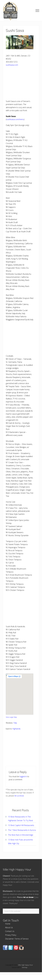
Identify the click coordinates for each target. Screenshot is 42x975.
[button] (37, 10)
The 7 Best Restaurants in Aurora (22, 830)
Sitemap (24, 967)
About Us (9, 927)
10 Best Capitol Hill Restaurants (21, 825)
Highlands (16, 728)
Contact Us (9, 931)
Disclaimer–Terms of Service (17, 938)
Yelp (15, 723)
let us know (19, 795)
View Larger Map (11, 717)
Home (7, 923)
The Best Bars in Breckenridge (20, 835)
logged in (23, 776)
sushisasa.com (12, 65)
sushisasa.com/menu (15, 119)
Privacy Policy (10, 935)
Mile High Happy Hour (25, 965)
